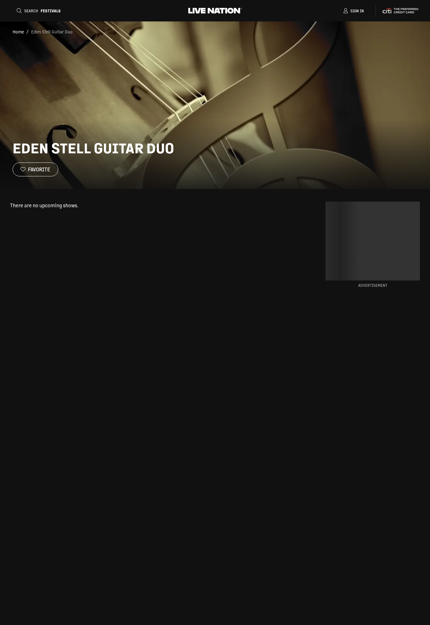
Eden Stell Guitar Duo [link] (52, 31)
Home (18, 31)
